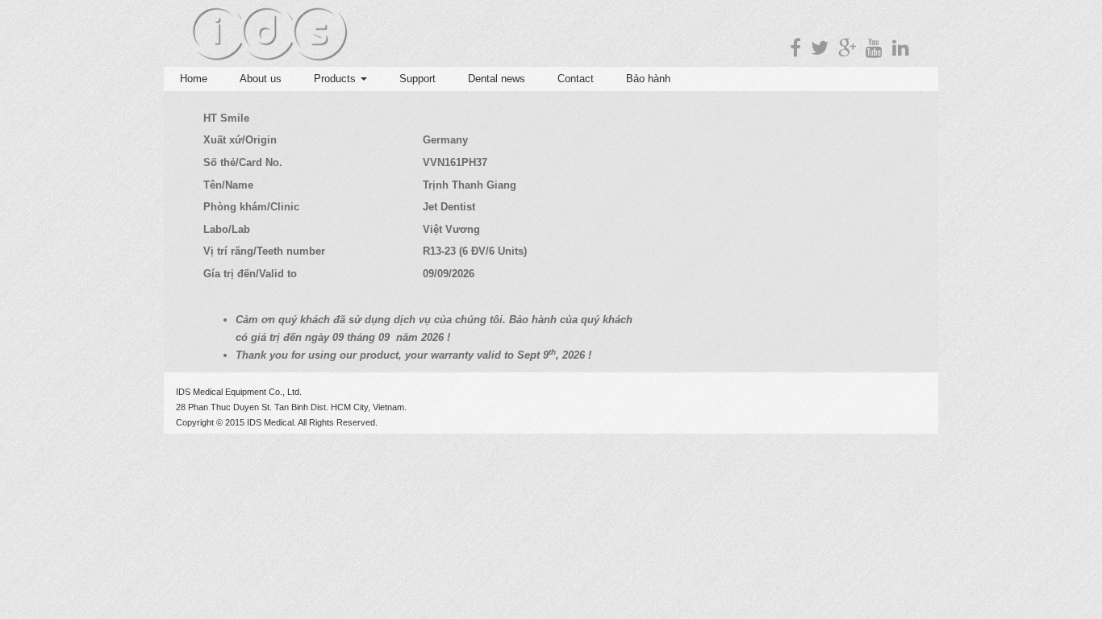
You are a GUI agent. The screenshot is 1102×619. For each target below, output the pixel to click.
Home (193, 79)
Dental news (496, 79)
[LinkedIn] (900, 48)
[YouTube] (874, 48)
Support (417, 79)
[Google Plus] (847, 48)
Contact (575, 79)
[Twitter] (820, 48)
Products (336, 79)
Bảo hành (648, 79)
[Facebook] (795, 48)
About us (261, 79)
